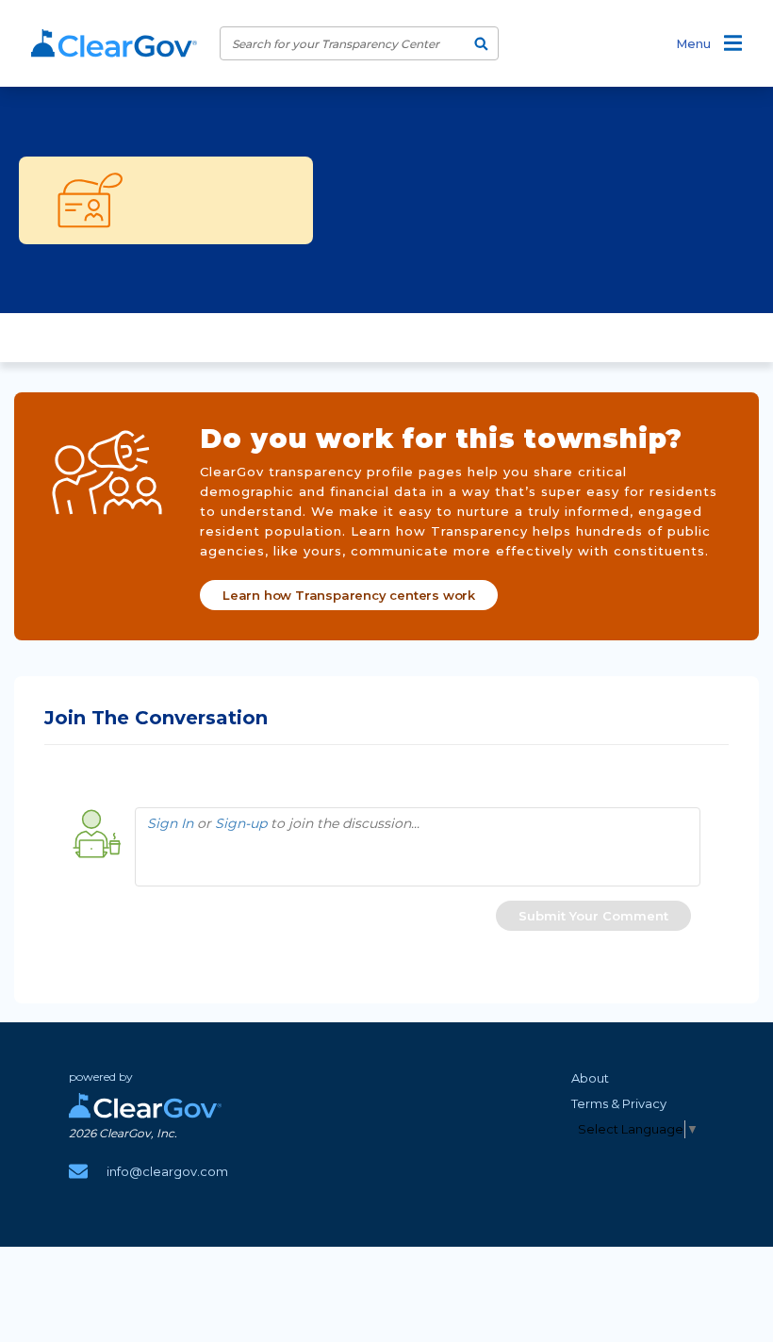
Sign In (170, 823)
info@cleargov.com (167, 1171)
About (590, 1077)
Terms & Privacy (618, 1103)
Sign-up (241, 823)
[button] (593, 916)
